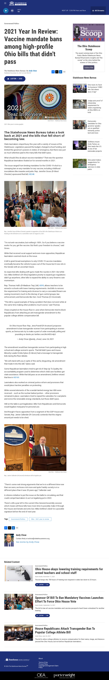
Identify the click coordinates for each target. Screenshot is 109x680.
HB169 (16, 377)
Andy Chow (33, 71)
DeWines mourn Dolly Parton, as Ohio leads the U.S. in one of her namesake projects (95, 146)
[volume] (12, 10)
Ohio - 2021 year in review (40, 519)
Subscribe (88, 67)
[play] (6, 10)
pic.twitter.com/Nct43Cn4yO (44, 334)
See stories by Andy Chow (27, 542)
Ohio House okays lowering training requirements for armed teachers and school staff (69, 571)
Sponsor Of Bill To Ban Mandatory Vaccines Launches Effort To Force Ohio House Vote (69, 599)
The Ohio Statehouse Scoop (88, 48)
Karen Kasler (39, 576)
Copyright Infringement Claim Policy (48, 666)
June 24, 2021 (48, 339)
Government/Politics (11, 23)
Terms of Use (43, 662)
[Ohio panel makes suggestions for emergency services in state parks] (80, 163)
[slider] (15, 10)
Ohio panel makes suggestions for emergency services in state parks (94, 164)
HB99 (41, 285)
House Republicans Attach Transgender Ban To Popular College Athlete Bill (65, 630)
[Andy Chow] (9, 540)
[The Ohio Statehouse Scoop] (89, 32)
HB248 (31, 174)
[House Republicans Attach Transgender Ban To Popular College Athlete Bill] (18, 633)
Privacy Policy (43, 664)
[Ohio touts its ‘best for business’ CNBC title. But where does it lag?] (80, 88)
